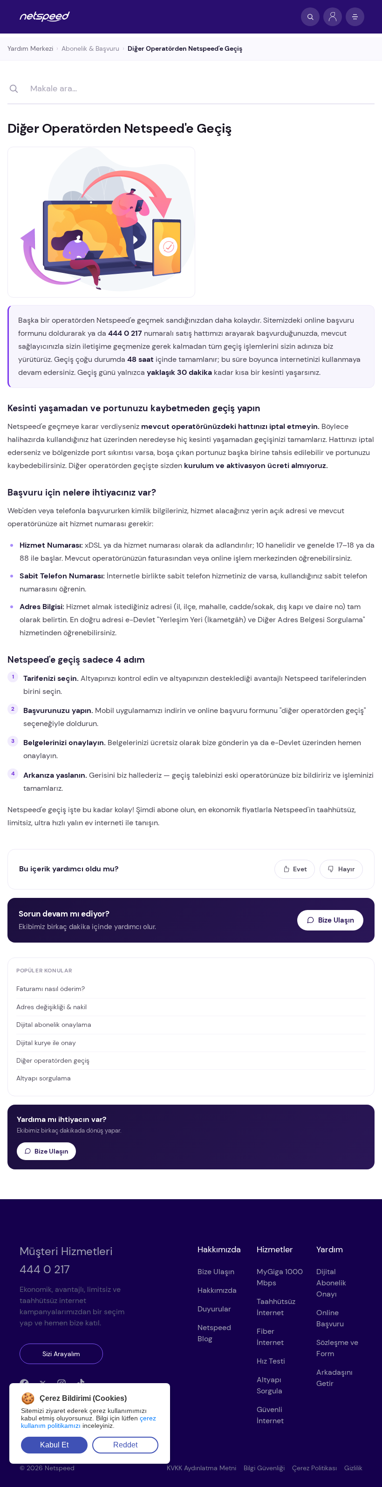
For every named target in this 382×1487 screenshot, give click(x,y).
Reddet (125, 1445)
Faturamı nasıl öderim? (50, 989)
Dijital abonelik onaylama (53, 1024)
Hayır (346, 869)
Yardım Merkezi (30, 48)
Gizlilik (353, 1468)
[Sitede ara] (310, 16)
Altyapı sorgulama (43, 1078)
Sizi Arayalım (61, 1354)
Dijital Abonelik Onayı (331, 1283)
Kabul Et (54, 1445)
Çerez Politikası (314, 1468)
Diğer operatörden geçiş (52, 1060)
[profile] (332, 16)
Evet (300, 869)
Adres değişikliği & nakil (51, 1007)
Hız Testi (271, 1361)
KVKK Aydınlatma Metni (201, 1468)
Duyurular (214, 1309)
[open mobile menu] (355, 16)
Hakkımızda (217, 1290)
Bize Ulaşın (336, 920)
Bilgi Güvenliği (264, 1468)
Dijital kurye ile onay (46, 1043)
